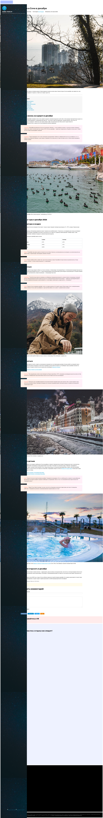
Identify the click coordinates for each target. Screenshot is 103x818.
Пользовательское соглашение (61, 815)
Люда (25, 259)
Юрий (25, 286)
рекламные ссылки (31, 815)
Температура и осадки (30, 104)
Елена (25, 252)
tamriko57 (26, 136)
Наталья (26, 374)
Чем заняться (28, 106)
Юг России (41, 11)
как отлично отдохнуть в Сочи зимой (33, 369)
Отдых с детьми (28, 108)
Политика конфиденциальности (75, 815)
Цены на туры (28, 102)
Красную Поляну (56, 367)
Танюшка (26, 127)
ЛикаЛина (26, 277)
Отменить (27, 609)
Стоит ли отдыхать (29, 109)
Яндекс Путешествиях (67, 468)
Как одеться (28, 105)
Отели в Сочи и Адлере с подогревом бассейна (33, 472)
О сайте (53, 815)
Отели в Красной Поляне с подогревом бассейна (34, 473)
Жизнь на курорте (29, 101)
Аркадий (26, 381)
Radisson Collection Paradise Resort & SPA (41, 563)
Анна (25, 478)
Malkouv (26, 487)
